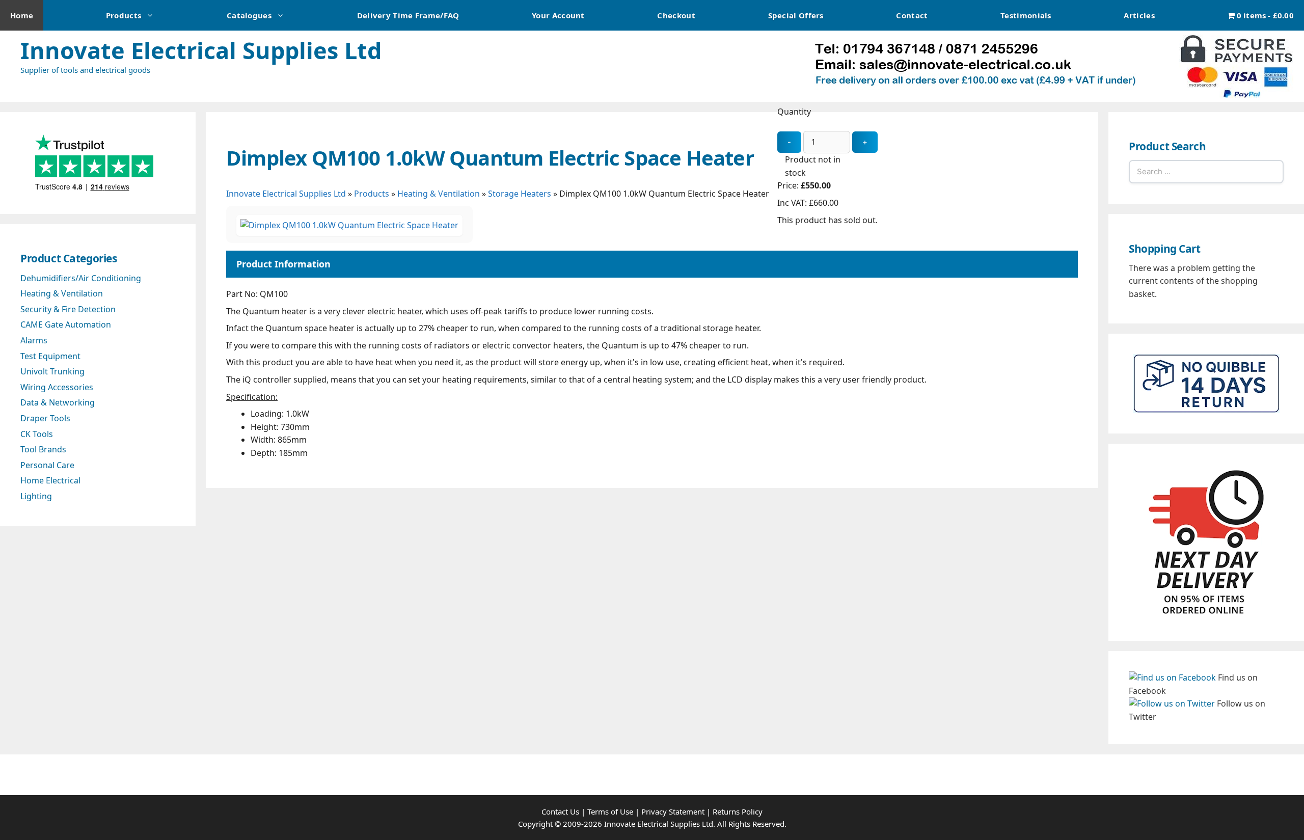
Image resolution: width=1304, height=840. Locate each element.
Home (21, 15)
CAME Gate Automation (65, 324)
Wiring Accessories (56, 387)
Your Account (558, 15)
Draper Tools (45, 418)
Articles (1139, 15)
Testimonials (1025, 15)
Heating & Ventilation (438, 193)
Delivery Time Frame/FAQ (408, 15)
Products (123, 15)
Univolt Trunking (52, 371)
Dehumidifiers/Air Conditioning (80, 278)
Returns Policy (738, 811)
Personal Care (47, 465)
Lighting (36, 496)
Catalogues (249, 15)
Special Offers (796, 15)
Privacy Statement (672, 811)
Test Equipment (50, 356)
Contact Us (560, 811)
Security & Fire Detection (68, 309)
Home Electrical (50, 480)
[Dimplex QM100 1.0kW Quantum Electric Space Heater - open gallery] (349, 225)
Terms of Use (610, 811)
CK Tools (36, 434)
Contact (912, 15)
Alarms (33, 340)
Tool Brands (43, 449)
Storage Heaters (519, 193)
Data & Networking (57, 402)
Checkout (676, 15)
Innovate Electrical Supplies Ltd (201, 50)
